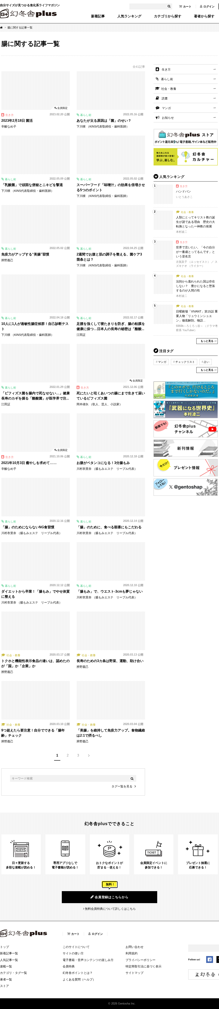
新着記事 (98, 16)
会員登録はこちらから (112, 897)
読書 (165, 98)
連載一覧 (6, 966)
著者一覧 (6, 979)
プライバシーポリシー (140, 960)
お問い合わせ (135, 947)
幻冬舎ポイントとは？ (78, 972)
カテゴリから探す (167, 16)
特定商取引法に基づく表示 (143, 966)
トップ (4, 947)
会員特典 (69, 966)
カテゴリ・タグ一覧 (13, 972)
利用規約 (132, 953)
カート (187, 6)
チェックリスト (185, 361)
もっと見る (207, 340)
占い (206, 361)
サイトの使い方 (73, 953)
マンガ (166, 108)
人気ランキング (129, 16)
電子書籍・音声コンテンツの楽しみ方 (88, 960)
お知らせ (168, 117)
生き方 (166, 69)
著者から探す (204, 16)
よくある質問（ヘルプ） (79, 979)
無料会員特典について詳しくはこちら (110, 908)
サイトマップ (135, 972)
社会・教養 (168, 88)
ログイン (209, 6)
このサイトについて (76, 947)
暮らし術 (167, 79)
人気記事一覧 (9, 960)
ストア (4, 986)
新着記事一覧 (9, 953)
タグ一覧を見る (121, 786)
